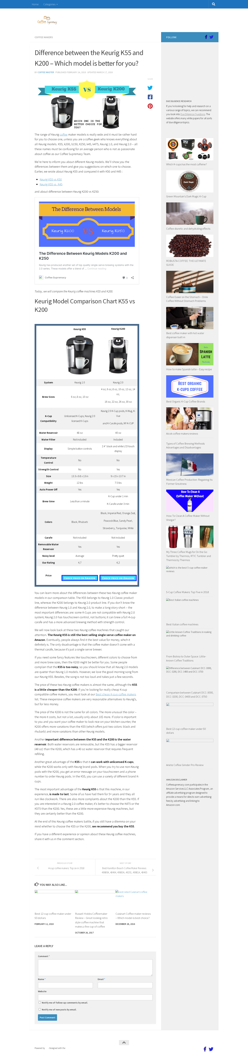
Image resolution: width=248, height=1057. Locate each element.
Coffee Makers (44, 37)
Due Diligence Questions (193, 114)
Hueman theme (73, 1048)
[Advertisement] (191, 68)
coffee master (46, 72)
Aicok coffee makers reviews (182, 433)
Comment (44, 956)
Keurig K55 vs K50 (51, 179)
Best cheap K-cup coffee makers (116, 694)
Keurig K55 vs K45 (51, 184)
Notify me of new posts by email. (59, 1009)
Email (101, 979)
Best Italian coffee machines (182, 624)
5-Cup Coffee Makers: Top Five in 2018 (187, 592)
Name (42, 979)
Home (35, 4)
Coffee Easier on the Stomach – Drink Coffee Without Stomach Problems (187, 299)
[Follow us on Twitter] (211, 37)
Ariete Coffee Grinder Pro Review (185, 765)
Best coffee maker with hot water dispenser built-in (185, 335)
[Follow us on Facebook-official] (206, 37)
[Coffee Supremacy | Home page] (47, 20)
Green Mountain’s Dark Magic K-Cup (186, 196)
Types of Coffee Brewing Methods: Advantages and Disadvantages (185, 445)
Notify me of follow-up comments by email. (65, 1002)
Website (42, 991)
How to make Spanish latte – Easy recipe (189, 369)
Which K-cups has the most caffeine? (186, 164)
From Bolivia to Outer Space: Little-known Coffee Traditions (186, 658)
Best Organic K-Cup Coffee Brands (185, 401)
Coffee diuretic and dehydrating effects (188, 228)
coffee (63, 134)
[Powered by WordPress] (46, 1048)
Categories (49, 4)
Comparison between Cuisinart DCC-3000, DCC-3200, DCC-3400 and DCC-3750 (189, 694)
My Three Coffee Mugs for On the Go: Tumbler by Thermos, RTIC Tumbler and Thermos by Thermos (188, 556)
